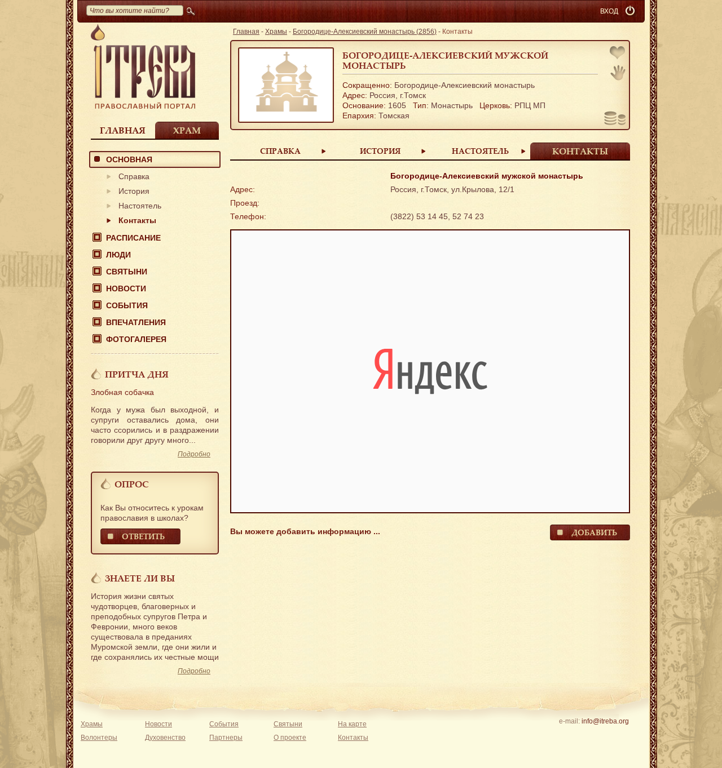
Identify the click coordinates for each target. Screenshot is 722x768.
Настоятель (139, 205)
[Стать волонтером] (618, 73)
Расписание (133, 237)
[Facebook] (587, 736)
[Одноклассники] (622, 736)
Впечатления (136, 322)
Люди (118, 254)
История (133, 191)
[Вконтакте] (570, 736)
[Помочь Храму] (615, 119)
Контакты (137, 220)
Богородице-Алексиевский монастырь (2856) (365, 31)
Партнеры (226, 738)
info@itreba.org (605, 721)
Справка (133, 176)
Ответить (143, 536)
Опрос (132, 484)
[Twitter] (605, 736)
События (127, 305)
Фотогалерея (136, 339)
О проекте (290, 738)
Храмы (276, 31)
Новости (126, 288)
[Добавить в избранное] (618, 54)
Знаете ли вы (140, 578)
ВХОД (609, 11)
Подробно (194, 454)
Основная (129, 159)
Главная (123, 130)
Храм (187, 130)
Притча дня (137, 374)
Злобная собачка (122, 392)
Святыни (126, 271)
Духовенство (165, 738)
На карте (352, 724)
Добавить (594, 532)
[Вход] (631, 11)
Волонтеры (99, 738)
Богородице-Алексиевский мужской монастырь (445, 60)
